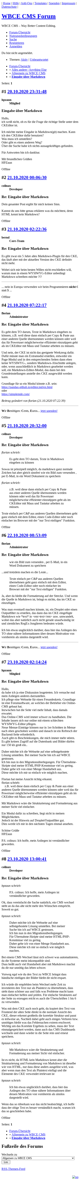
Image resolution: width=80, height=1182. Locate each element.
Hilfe (16, 3)
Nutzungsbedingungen (23, 36)
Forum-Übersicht (19, 32)
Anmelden (15, 46)
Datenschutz (9, 6)
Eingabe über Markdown (28, 76)
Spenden (54, 3)
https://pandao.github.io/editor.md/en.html (27, 387)
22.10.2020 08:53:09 (27, 535)
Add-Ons (26, 3)
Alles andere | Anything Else (29, 69)
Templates (40, 3)
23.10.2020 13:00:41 (27, 858)
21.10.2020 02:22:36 (27, 229)
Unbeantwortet (39, 59)
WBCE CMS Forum (29, 16)
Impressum (68, 3)
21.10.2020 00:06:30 (27, 177)
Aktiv (24, 59)
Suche (13, 39)
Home (6, 3)
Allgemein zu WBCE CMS (28, 73)
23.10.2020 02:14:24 (27, 662)
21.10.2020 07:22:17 (27, 305)
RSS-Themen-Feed (13, 1169)
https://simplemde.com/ (16, 394)
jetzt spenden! (49, 410)
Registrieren (16, 43)
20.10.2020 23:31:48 (27, 91)
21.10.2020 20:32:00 (27, 425)
